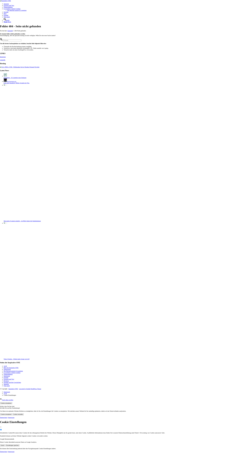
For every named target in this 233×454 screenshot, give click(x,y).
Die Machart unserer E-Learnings (16, 10)
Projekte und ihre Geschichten (12, 382)
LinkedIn (2, 60)
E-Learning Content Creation (12, 372)
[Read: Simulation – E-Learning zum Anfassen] (5, 76)
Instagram (3, 57)
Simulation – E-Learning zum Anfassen (15, 77)
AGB (5, 366)
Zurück (2, 445)
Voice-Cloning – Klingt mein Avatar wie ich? (17, 359)
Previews (6, 381)
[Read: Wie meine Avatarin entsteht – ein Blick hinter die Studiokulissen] (5, 85)
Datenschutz (7, 369)
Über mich (7, 386)
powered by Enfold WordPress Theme (30, 389)
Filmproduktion (8, 374)
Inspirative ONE (13, 389)
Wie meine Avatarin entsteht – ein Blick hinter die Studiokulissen (22, 221)
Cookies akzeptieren (6, 403)
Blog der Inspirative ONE (11, 368)
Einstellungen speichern (12, 445)
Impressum (7, 376)
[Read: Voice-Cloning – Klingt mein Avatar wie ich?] (5, 223)
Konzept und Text (9, 379)
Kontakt (6, 377)
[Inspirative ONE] (5, 1)
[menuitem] (118, 4)
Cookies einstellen (18, 414)
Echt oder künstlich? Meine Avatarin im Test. (16, 83)
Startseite (6, 384)
